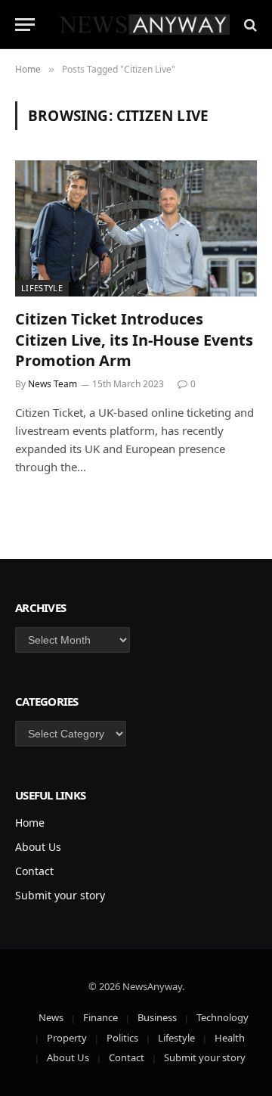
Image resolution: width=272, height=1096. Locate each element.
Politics (122, 1038)
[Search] (249, 25)
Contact (34, 871)
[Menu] (25, 25)
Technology (222, 1017)
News (51, 1017)
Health (230, 1038)
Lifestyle (42, 287)
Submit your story (60, 895)
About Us (38, 847)
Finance (100, 1017)
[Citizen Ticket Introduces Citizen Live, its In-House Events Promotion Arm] (136, 228)
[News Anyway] (143, 24)
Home (30, 822)
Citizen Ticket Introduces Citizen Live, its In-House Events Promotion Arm (134, 339)
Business (157, 1017)
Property (67, 1038)
